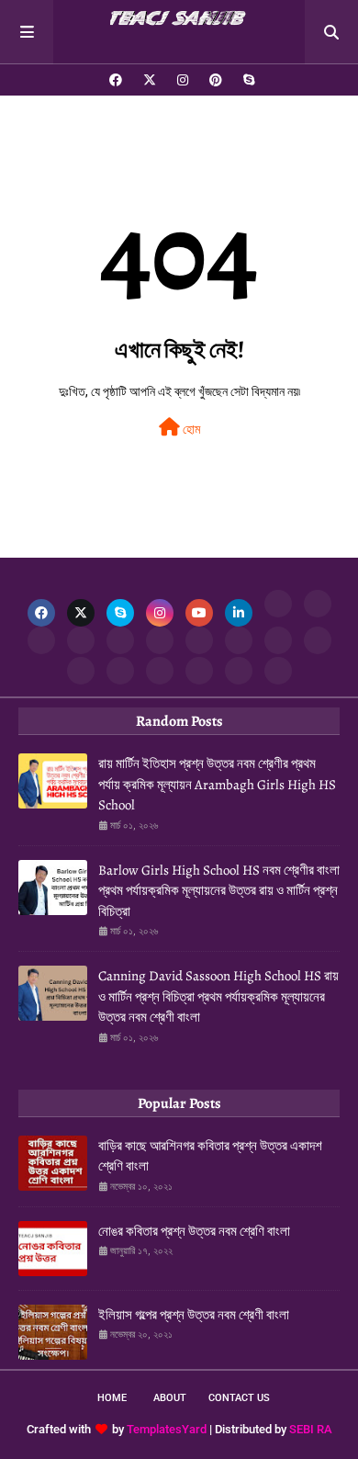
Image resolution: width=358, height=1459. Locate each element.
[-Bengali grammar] (278, 603)
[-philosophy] (159, 670)
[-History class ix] (120, 640)
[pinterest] (216, 80)
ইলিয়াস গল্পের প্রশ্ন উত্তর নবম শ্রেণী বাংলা (193, 1315)
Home (112, 1398)
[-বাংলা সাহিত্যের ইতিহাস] (41, 640)
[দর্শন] (120, 670)
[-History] (81, 640)
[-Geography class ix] (81, 670)
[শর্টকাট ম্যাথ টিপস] (278, 670)
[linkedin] (238, 613)
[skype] (246, 80)
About (169, 1398)
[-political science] (238, 670)
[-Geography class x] (317, 640)
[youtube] (199, 613)
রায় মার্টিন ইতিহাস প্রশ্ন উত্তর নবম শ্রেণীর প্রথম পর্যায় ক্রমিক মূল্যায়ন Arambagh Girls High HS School (217, 784)
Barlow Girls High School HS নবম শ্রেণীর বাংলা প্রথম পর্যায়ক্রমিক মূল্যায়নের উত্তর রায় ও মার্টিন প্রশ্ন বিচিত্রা (219, 891)
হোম (190, 429)
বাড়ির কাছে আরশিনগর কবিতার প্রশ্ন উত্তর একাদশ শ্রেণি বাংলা (210, 1156)
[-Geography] (278, 640)
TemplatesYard (167, 1429)
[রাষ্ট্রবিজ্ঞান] (199, 670)
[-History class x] (199, 640)
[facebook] (116, 80)
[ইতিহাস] (317, 603)
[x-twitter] (150, 80)
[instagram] (183, 80)
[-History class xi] (159, 640)
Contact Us (239, 1398)
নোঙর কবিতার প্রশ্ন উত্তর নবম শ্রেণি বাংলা (194, 1231)
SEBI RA (310, 1429)
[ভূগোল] (238, 640)
